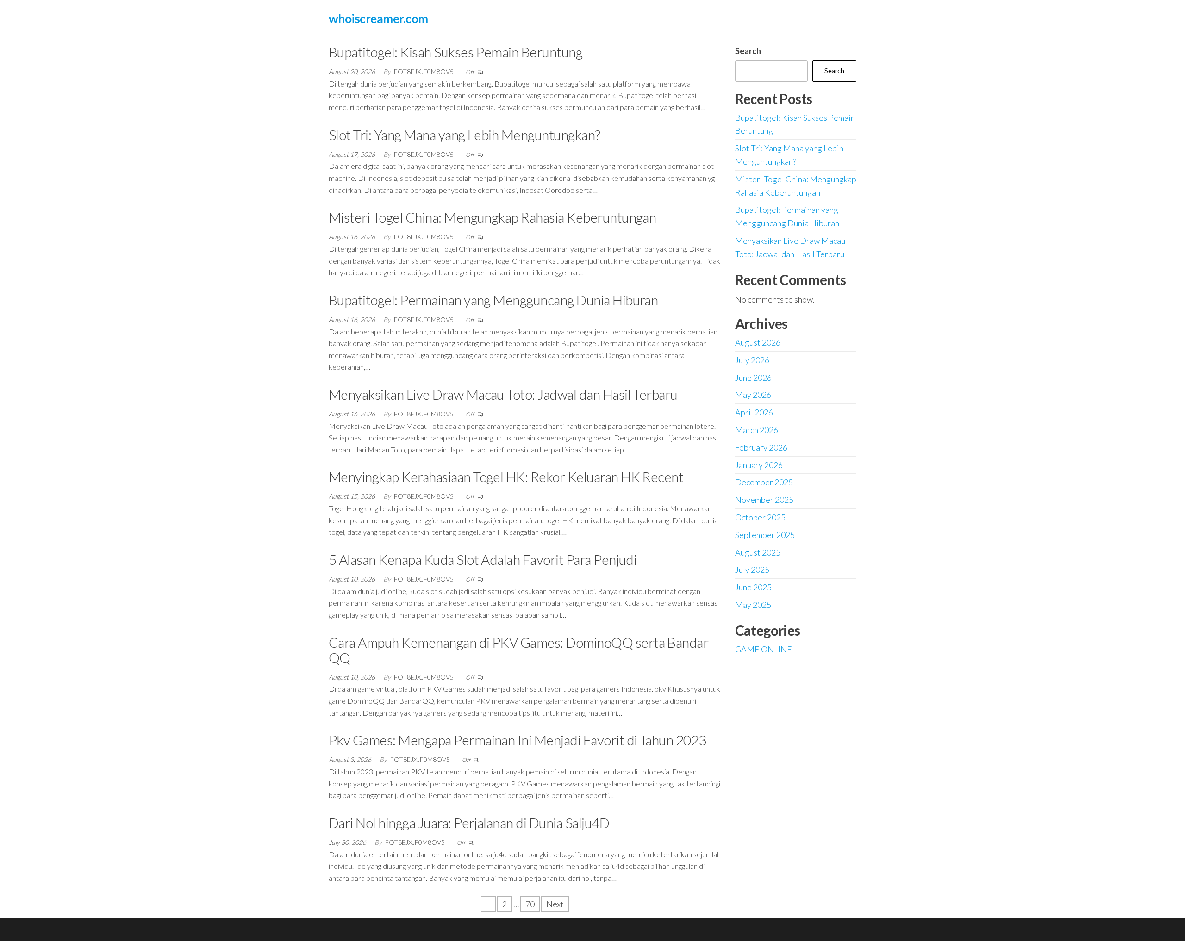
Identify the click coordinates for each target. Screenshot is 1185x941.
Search (748, 51)
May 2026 (753, 395)
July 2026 (752, 360)
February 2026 (761, 447)
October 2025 (760, 517)
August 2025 (757, 552)
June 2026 (753, 377)
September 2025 (765, 535)
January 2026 (759, 465)
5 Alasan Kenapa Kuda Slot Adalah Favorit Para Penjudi (482, 559)
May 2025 (753, 605)
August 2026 (757, 342)
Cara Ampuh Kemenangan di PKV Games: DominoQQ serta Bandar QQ (518, 650)
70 (530, 904)
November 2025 (764, 500)
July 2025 (752, 569)
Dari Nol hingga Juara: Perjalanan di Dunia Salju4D (469, 822)
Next (555, 904)
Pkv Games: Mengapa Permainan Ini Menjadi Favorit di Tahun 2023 (517, 739)
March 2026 (756, 430)
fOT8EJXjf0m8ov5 (424, 71)
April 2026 (754, 412)
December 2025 (764, 482)
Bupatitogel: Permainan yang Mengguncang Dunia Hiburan (493, 299)
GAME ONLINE (763, 649)
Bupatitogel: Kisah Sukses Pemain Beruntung (455, 51)
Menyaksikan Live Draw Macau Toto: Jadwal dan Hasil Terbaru (503, 394)
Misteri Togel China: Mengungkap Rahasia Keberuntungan (492, 217)
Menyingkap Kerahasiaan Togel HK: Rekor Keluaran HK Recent (506, 476)
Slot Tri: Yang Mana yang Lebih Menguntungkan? (464, 134)
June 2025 (753, 587)
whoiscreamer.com (378, 18)
